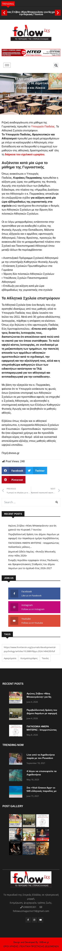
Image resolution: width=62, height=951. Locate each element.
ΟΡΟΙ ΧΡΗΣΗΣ (10, 946)
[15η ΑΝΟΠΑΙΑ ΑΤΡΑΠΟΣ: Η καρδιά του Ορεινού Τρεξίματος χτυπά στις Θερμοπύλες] (42, 854)
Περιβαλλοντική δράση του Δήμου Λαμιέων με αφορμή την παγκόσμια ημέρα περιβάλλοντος (33, 536)
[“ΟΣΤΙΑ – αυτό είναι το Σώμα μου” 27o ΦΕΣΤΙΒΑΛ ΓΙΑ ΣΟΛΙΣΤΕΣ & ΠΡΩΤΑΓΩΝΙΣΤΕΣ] (15, 854)
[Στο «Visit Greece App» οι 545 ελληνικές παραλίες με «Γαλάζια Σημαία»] (16, 792)
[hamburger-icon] (7, 65)
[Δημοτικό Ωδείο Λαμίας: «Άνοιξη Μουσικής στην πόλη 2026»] (15, 840)
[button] (4, 12)
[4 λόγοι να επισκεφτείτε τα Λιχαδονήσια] (16, 776)
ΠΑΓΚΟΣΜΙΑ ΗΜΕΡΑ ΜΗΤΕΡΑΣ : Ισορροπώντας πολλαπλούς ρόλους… (33, 544)
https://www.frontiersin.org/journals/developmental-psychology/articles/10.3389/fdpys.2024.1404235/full (30, 649)
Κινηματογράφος (29, 658)
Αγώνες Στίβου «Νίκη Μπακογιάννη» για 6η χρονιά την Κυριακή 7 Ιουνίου (31, 13)
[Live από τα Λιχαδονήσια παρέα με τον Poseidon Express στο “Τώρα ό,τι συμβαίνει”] (16, 759)
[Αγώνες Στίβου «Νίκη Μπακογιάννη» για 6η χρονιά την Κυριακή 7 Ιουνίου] (16, 698)
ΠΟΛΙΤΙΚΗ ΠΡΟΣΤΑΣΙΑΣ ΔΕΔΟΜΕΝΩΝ (39, 946)
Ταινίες (45, 658)
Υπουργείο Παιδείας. (43, 126)
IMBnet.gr (44, 942)
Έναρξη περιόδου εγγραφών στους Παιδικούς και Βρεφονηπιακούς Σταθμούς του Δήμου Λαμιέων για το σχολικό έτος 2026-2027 (33, 564)
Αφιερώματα (10, 658)
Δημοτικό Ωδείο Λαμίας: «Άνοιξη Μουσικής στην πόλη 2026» (32, 553)
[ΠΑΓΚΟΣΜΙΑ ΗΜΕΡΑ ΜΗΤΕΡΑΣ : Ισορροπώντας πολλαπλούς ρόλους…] (16, 731)
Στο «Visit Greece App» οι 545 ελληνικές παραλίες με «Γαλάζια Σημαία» (42, 791)
